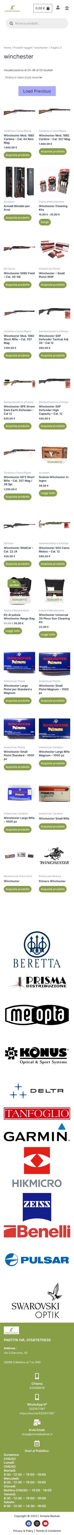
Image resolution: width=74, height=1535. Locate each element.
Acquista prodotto (18, 155)
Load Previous (37, 91)
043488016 (37, 1388)
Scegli (45, 222)
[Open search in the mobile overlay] (37, 23)
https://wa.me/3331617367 (37, 1413)
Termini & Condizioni (48, 1530)
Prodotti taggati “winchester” (30, 47)
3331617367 (37, 1408)
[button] (67, 8)
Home (7, 47)
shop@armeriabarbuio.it (37, 1434)
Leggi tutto (48, 493)
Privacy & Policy (23, 1530)
